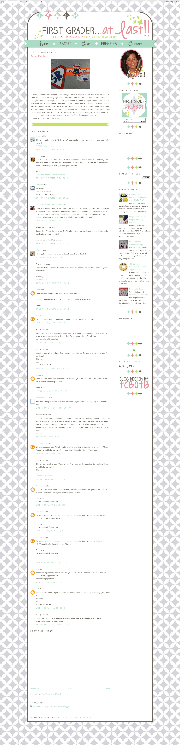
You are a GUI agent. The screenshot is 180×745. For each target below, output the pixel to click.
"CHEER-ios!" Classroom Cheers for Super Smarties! (138, 267)
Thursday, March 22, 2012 (51, 436)
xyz (37, 375)
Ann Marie (40, 486)
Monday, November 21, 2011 (52, 257)
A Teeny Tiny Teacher (45, 146)
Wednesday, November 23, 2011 (54, 322)
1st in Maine (41, 279)
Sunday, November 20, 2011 (52, 149)
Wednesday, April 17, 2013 (51, 505)
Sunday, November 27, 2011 (52, 368)
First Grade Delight (43, 191)
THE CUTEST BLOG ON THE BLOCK (77, 717)
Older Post (105, 688)
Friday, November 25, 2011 (51, 342)
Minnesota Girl (42, 443)
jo (36, 569)
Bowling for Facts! (136, 289)
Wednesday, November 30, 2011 (54, 408)
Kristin (38, 136)
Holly (38, 156)
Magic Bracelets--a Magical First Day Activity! (137, 219)
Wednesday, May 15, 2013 (50, 582)
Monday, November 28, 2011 (52, 391)
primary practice (42, 397)
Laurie (38, 289)
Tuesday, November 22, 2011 (52, 283)
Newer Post (35, 688)
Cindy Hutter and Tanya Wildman (49, 204)
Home (70, 688)
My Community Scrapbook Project (136, 243)
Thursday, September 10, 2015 (54, 624)
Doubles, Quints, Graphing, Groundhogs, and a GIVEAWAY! (138, 197)
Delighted (40, 184)
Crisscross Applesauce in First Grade (50, 174)
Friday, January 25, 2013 (50, 479)
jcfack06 (39, 250)
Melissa (39, 315)
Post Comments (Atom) (51, 694)
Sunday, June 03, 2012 (48, 453)
